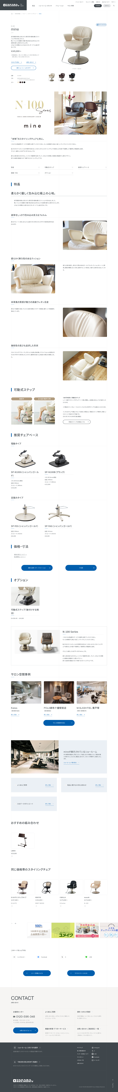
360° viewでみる (102, 24)
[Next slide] (15, 924)
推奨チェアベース (83, 167)
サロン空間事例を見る (59, 723)
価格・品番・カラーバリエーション (37, 568)
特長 (12, 167)
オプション (48, 173)
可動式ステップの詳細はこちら (77, 422)
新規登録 (98, 5)
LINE (90, 957)
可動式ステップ (49, 167)
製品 (33, 6)
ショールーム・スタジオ (45, 6)
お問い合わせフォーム (26, 1030)
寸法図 (81, 568)
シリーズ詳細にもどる (37, 973)
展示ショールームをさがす (24, 68)
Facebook (44, 957)
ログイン (107, 5)
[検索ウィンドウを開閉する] (113, 5)
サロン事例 (70, 6)
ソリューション (60, 6)
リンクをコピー (21, 957)
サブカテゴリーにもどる (81, 973)
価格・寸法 (14, 173)
